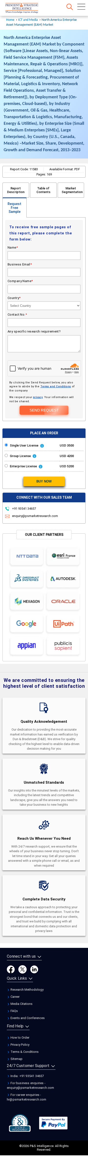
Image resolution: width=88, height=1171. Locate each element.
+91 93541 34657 (23, 508)
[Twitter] (22, 969)
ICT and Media (28, 20)
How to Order (19, 1037)
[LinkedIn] (34, 969)
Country (14, 298)
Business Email (20, 264)
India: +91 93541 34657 (27, 1076)
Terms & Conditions (24, 1052)
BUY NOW (44, 481)
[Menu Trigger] (81, 6)
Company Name (20, 281)
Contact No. (17, 314)
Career (15, 997)
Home (10, 20)
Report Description (15, 190)
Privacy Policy (19, 1044)
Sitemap (16, 1059)
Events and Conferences (27, 1018)
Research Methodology (27, 989)
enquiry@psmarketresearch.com (35, 516)
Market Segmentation (72, 190)
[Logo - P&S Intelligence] (28, 8)
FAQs (14, 1011)
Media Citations (21, 1004)
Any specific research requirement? (34, 331)
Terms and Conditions (55, 386)
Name (13, 247)
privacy (38, 397)
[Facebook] (11, 969)
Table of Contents (43, 190)
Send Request (44, 410)
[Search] (69, 7)
